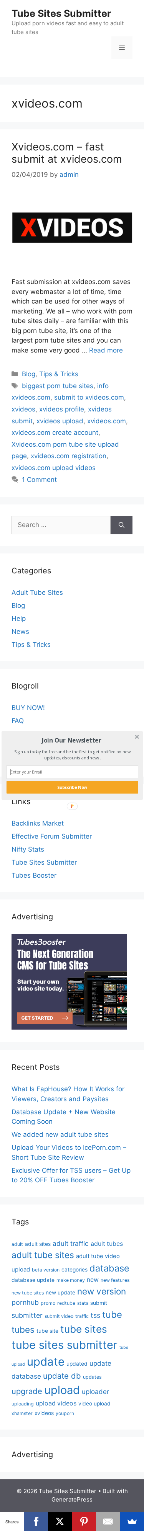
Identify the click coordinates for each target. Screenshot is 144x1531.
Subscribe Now (72, 787)
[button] (71, 740)
